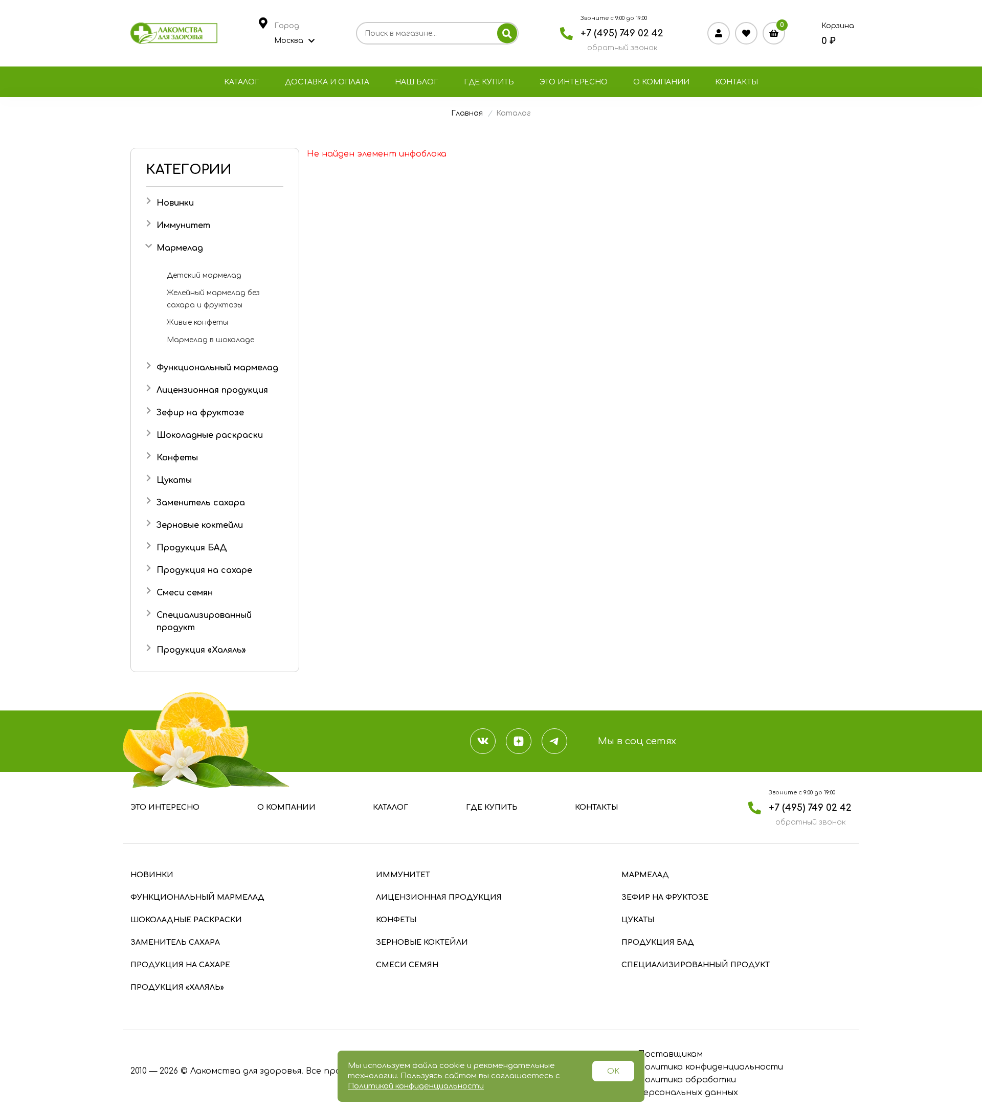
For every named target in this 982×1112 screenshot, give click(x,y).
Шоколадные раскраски (210, 435)
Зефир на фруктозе (200, 412)
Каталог (241, 82)
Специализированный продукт (695, 965)
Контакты (736, 82)
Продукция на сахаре (204, 570)
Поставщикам (670, 1054)
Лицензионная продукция (212, 390)
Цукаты (174, 480)
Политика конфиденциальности (710, 1067)
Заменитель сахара (201, 502)
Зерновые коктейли (200, 525)
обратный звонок (622, 48)
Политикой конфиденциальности (416, 1086)
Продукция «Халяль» (201, 650)
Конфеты (177, 457)
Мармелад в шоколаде (210, 340)
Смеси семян (185, 592)
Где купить (489, 82)
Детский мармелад (204, 275)
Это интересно (574, 82)
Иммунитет (183, 225)
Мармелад (180, 248)
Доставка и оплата (327, 82)
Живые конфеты (197, 322)
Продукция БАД (192, 547)
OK (613, 1071)
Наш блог (416, 82)
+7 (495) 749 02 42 (622, 33)
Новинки (175, 203)
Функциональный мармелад (217, 367)
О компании (661, 82)
